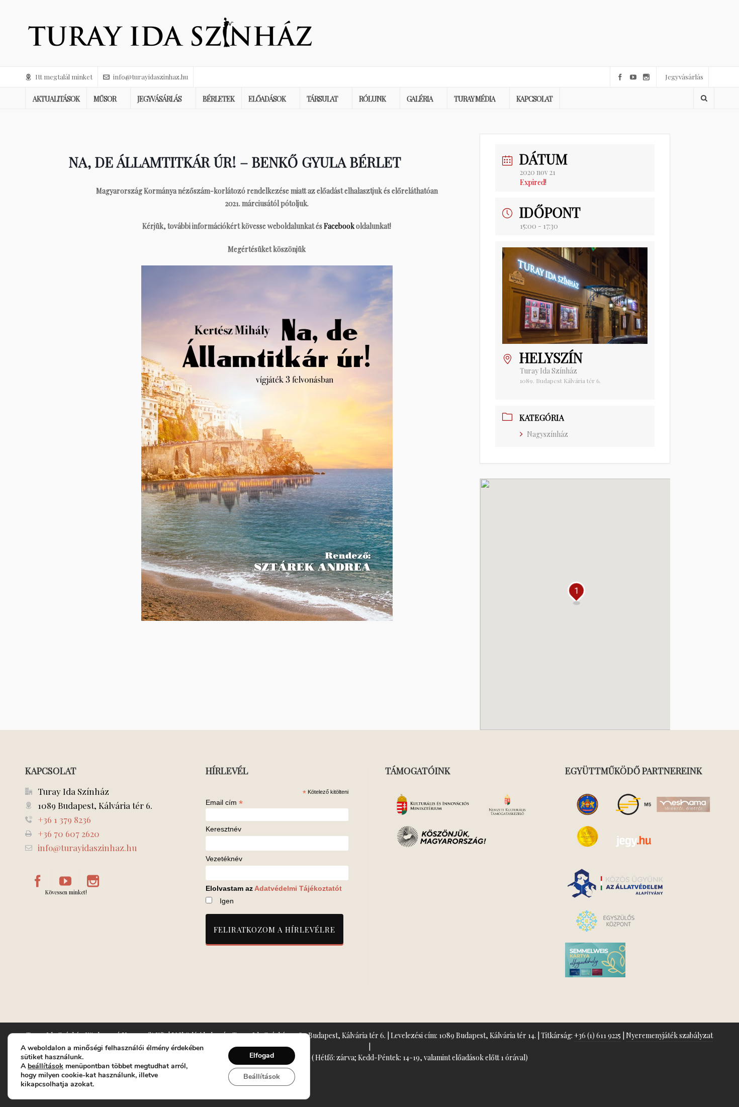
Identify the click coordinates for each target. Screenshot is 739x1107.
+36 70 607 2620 (69, 833)
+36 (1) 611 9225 (597, 1035)
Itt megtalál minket (64, 76)
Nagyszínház (547, 434)
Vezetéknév (224, 859)
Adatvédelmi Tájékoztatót (298, 888)
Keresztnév (223, 829)
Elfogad (261, 1055)
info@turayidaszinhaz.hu (150, 76)
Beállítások (261, 1076)
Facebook (339, 226)
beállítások (45, 1066)
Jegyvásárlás (684, 76)
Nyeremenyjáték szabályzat (669, 1035)
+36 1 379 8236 (64, 819)
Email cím (224, 802)
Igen (227, 901)
